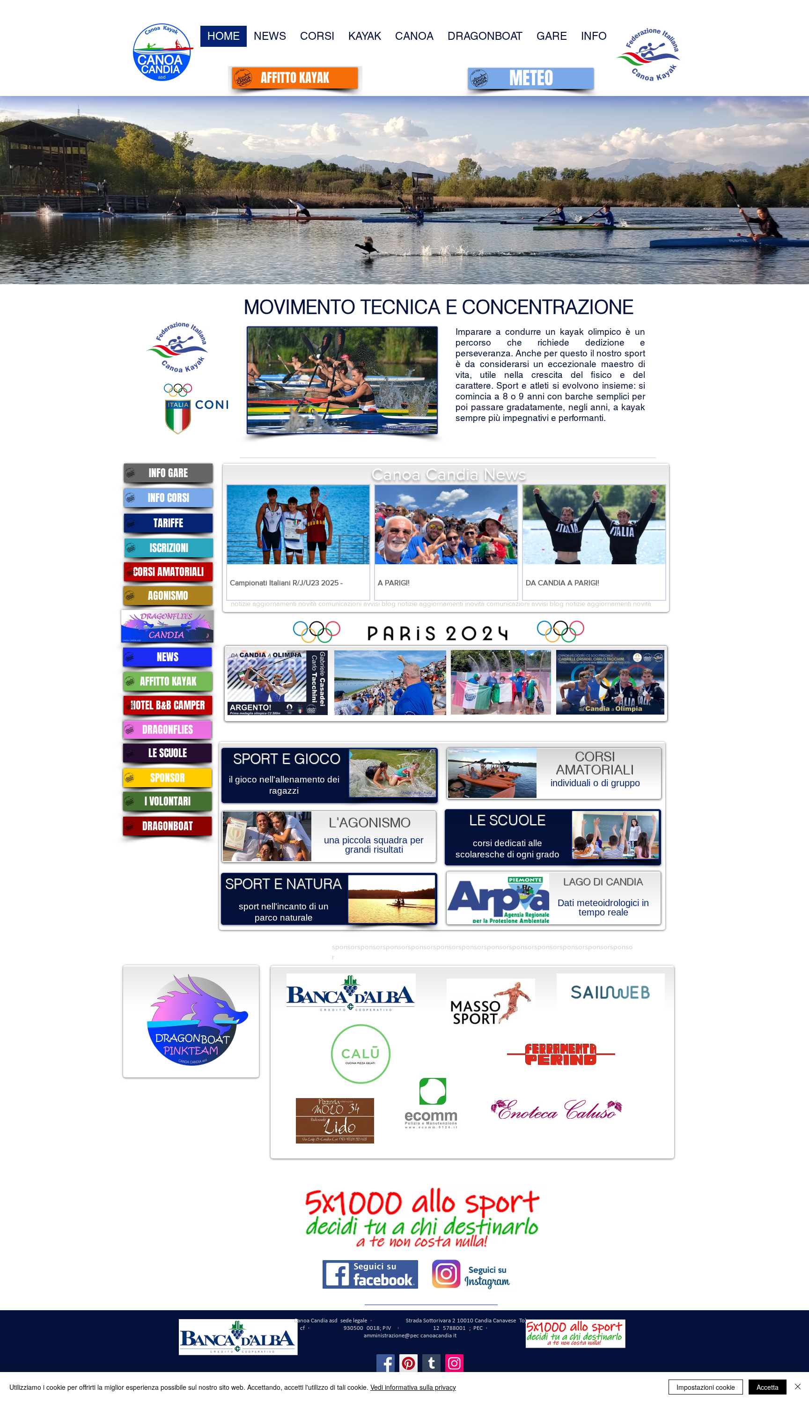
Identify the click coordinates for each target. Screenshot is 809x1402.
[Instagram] (454, 1363)
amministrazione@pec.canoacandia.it (410, 1336)
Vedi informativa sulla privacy (413, 1387)
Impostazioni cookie (706, 1387)
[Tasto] (276, 682)
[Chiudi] (797, 1387)
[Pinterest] (408, 1363)
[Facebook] (385, 1363)
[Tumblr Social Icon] (431, 1363)
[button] (594, 36)
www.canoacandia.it (658, 1344)
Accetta (768, 1387)
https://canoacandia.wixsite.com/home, (448, 1295)
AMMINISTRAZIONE (658, 1314)
